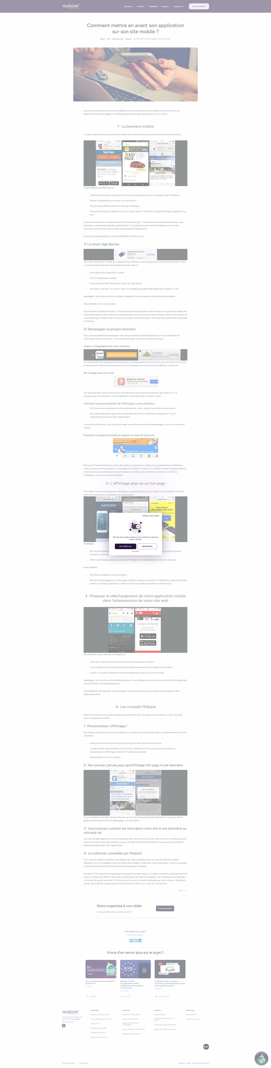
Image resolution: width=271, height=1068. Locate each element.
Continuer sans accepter (150, 516)
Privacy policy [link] (135, 551)
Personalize (147, 546)
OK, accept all (125, 546)
